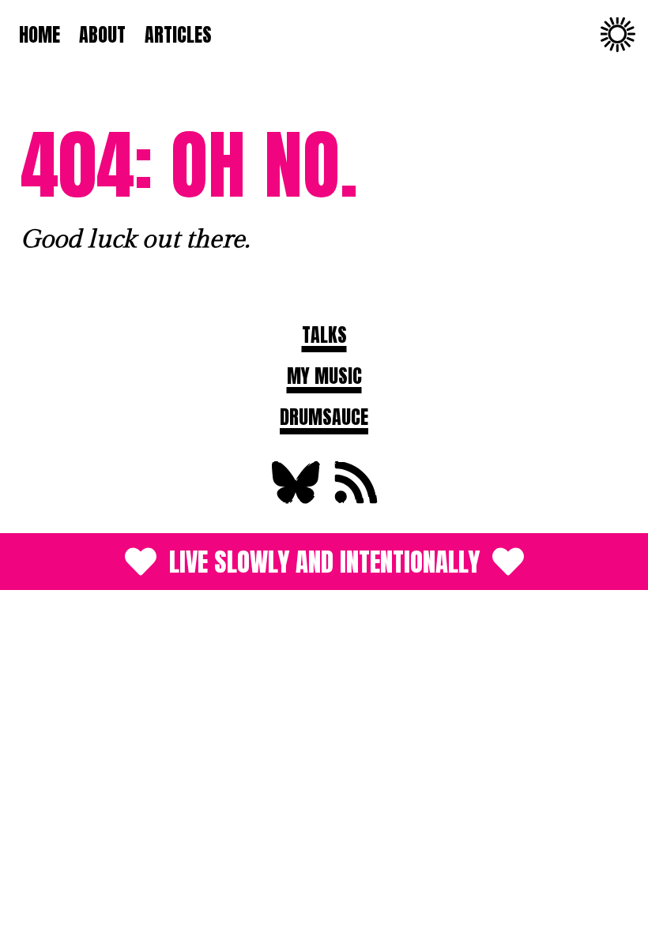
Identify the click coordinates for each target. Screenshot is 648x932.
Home (39, 35)
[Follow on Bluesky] (294, 499)
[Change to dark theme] (618, 34)
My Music (324, 376)
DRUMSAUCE (324, 417)
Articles (178, 35)
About (102, 35)
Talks (324, 335)
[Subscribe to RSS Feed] (354, 499)
